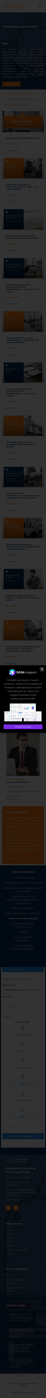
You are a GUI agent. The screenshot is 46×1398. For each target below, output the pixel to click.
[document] (23, 699)
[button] (42, 669)
